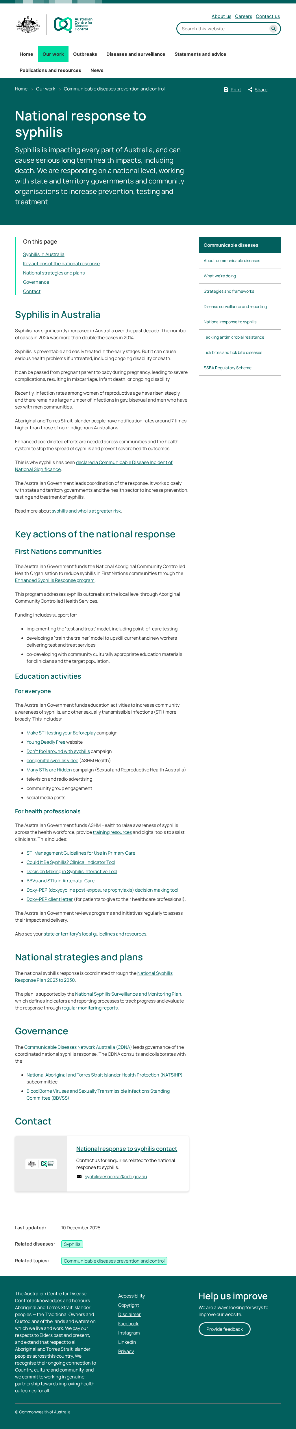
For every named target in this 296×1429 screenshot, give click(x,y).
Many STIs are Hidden (49, 770)
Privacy (126, 1351)
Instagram (129, 1333)
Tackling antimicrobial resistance (234, 337)
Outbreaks (85, 54)
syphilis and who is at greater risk (86, 511)
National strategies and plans (54, 273)
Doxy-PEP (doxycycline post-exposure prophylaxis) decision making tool (102, 890)
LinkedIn (127, 1342)
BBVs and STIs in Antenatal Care (61, 880)
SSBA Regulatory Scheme (227, 367)
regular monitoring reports (90, 1008)
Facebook (128, 1323)
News (96, 70)
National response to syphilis (230, 321)
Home (26, 54)
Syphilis (72, 1244)
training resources (112, 832)
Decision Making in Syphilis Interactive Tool (72, 871)
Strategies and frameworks (229, 291)
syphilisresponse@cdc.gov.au (116, 1176)
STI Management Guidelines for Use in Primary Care (81, 853)
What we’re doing (220, 276)
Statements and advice (200, 54)
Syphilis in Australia (43, 254)
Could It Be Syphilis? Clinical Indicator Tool (71, 862)
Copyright (128, 1305)
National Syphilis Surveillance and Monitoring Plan (128, 994)
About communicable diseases (232, 260)
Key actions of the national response (61, 263)
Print (236, 89)
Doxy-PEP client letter (50, 899)
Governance (36, 282)
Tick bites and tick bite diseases (233, 352)
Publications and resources (50, 70)
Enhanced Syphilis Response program (55, 580)
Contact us (268, 16)
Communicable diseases (231, 245)
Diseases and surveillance (135, 54)
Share (261, 89)
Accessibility (131, 1296)
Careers (243, 16)
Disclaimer (129, 1314)
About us (221, 16)
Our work (53, 54)
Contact (31, 291)
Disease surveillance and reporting (235, 306)
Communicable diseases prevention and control (114, 89)
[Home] (54, 25)
